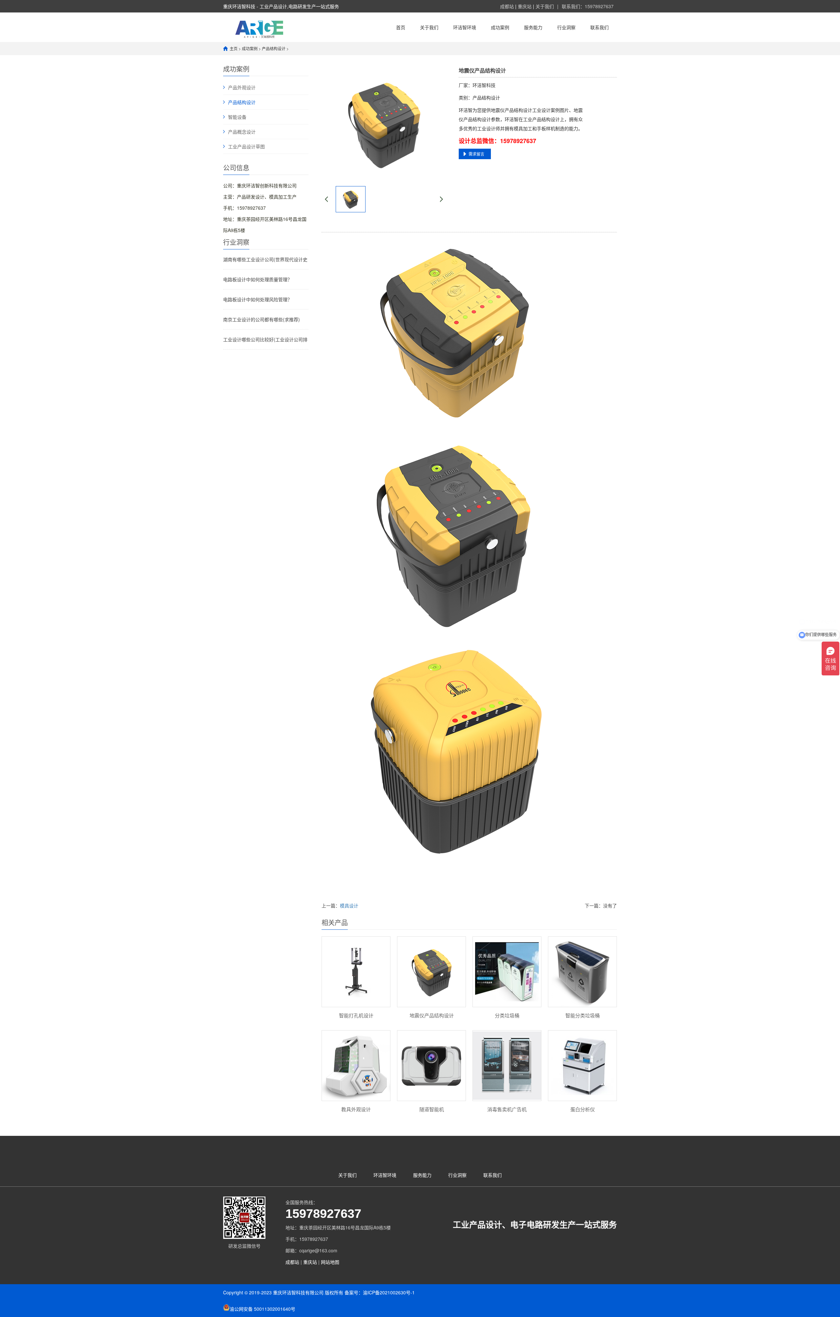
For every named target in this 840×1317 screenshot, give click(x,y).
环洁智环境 (464, 27)
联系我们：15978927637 (588, 6)
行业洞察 (566, 27)
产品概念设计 (242, 131)
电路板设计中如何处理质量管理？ (257, 279)
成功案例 (500, 27)
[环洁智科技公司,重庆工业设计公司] (260, 27)
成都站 (507, 6)
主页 (234, 48)
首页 (400, 27)
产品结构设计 (273, 48)
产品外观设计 (242, 87)
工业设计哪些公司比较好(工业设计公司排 (265, 339)
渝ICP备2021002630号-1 (389, 1292)
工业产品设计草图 (246, 146)
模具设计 (349, 905)
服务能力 (533, 27)
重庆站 (525, 6)
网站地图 (330, 1262)
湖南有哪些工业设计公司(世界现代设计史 (265, 259)
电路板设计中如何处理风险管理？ (257, 299)
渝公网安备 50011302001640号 (262, 1309)
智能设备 (237, 117)
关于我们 (545, 6)
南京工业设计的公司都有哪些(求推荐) (261, 319)
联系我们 (599, 27)
